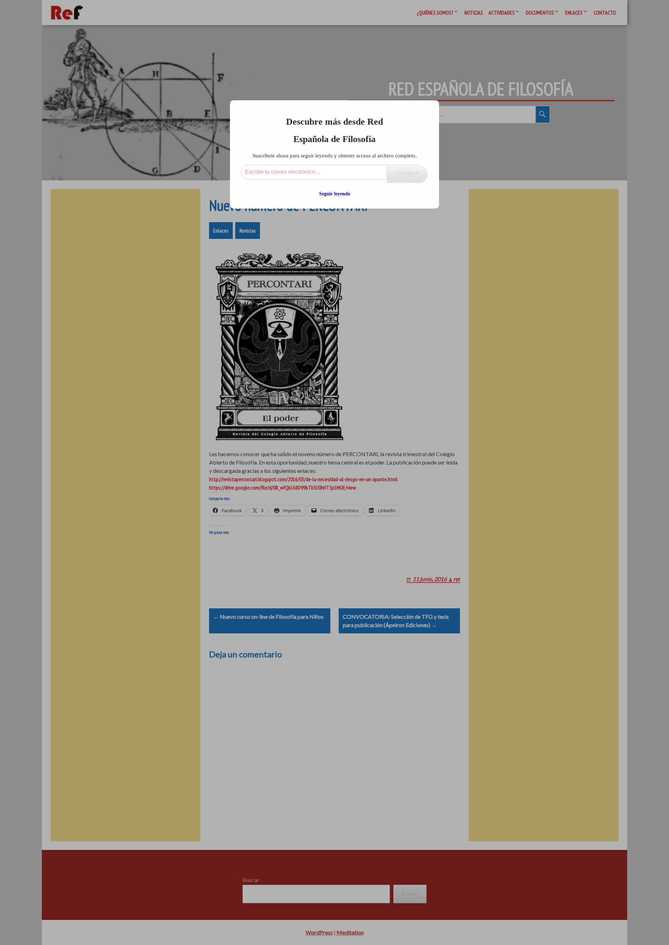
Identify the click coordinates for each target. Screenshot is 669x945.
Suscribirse (407, 174)
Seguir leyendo (334, 193)
